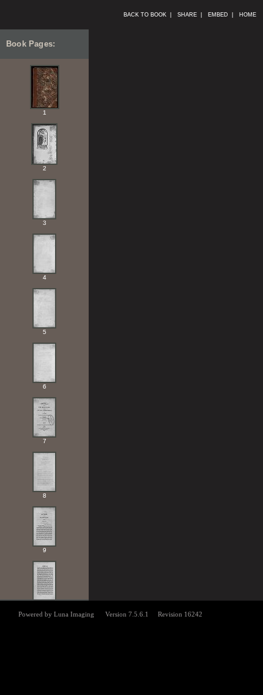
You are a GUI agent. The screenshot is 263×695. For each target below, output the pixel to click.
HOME (249, 15)
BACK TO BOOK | (147, 15)
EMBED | (220, 15)
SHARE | (189, 15)
